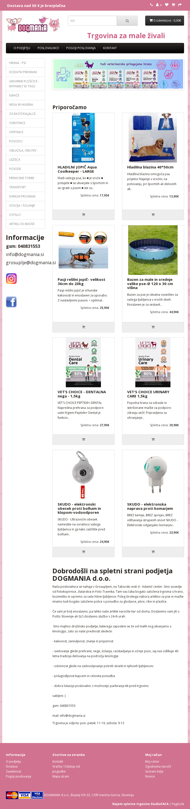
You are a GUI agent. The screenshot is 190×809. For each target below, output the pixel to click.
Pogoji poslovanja (81, 48)
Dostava (12, 766)
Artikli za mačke (21, 224)
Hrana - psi (17, 63)
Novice (150, 776)
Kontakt (110, 48)
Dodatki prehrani (23, 72)
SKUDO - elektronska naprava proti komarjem (150, 506)
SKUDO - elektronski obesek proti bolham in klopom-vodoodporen (79, 508)
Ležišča (14, 160)
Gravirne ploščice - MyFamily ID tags (24, 83)
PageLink (178, 804)
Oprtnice (16, 132)
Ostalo (15, 215)
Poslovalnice (48, 48)
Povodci (16, 141)
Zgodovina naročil (158, 766)
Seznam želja (154, 771)
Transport (17, 187)
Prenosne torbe (21, 178)
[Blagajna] (180, 5)
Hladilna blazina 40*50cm (150, 166)
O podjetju (22, 48)
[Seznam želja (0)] (166, 5)
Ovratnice (17, 123)
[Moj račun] (159, 5)
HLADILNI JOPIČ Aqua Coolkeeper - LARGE (77, 169)
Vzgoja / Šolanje (22, 205)
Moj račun (152, 761)
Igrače (14, 95)
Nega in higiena (21, 104)
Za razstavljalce (22, 114)
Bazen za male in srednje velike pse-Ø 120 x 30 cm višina (150, 283)
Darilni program (22, 196)
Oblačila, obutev (22, 150)
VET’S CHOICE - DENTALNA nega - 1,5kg (82, 393)
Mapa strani (60, 776)
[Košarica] (173, 5)
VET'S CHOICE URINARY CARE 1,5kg (148, 393)
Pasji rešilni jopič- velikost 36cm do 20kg (81, 281)
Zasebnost (13, 771)
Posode (15, 169)
